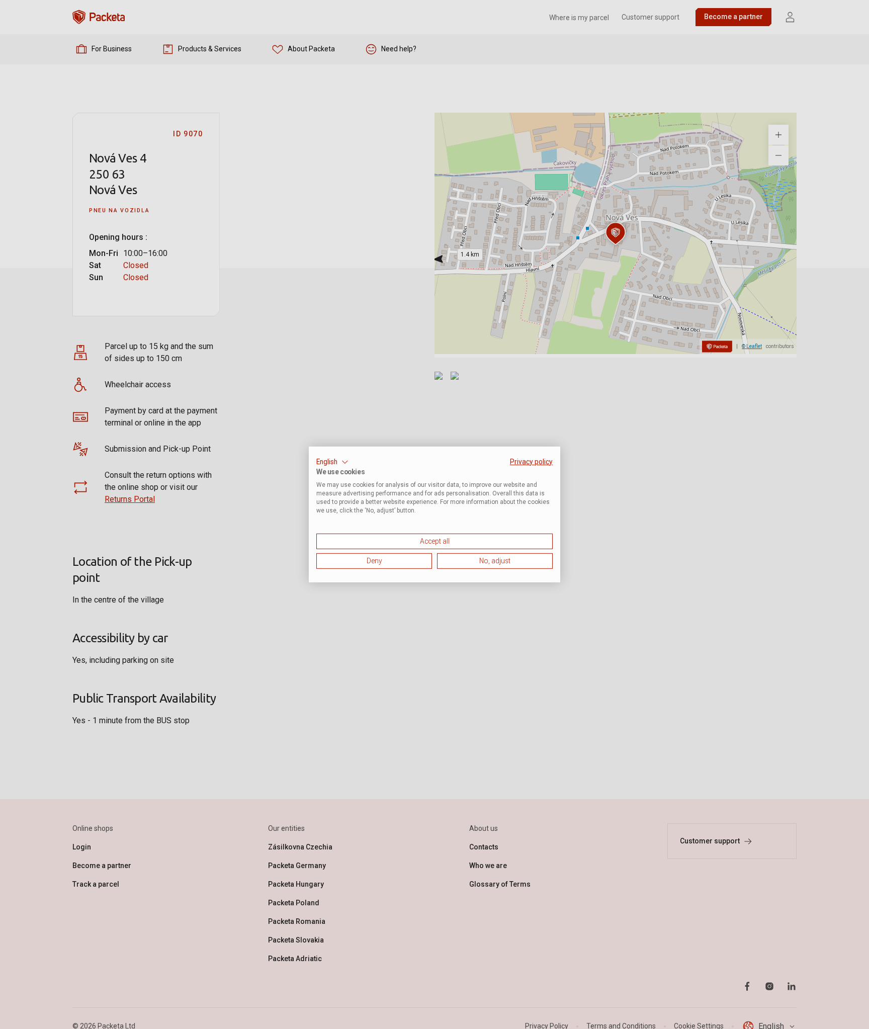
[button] (332, 462)
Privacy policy (531, 462)
